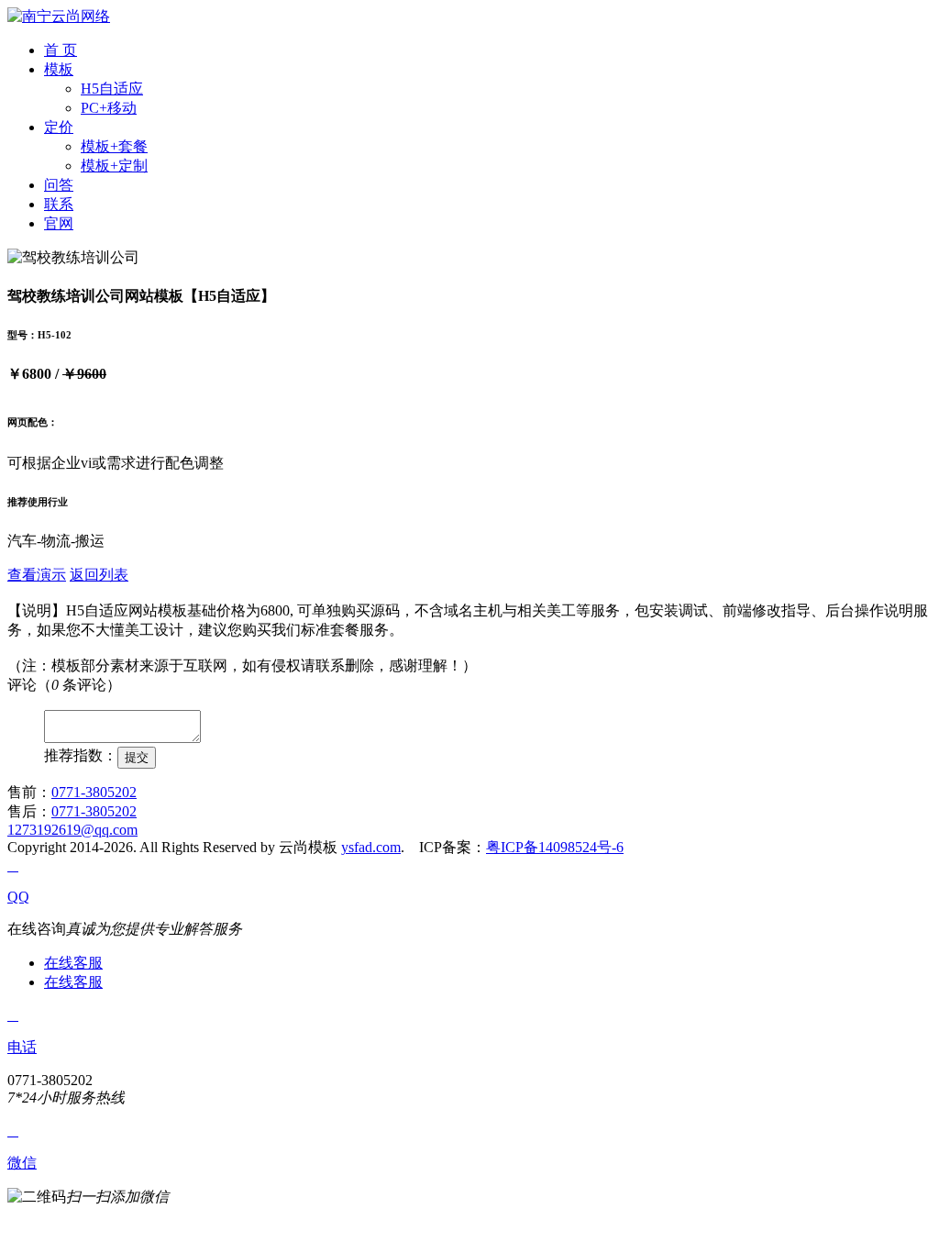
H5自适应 (112, 88)
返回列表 (99, 574)
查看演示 (36, 574)
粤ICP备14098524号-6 (555, 847)
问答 (58, 185)
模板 (58, 69)
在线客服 (73, 962)
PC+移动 (109, 108)
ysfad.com (371, 847)
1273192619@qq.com (72, 829)
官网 (58, 223)
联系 (58, 204)
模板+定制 (114, 165)
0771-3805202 (94, 792)
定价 (58, 127)
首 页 (60, 50)
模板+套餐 (114, 146)
